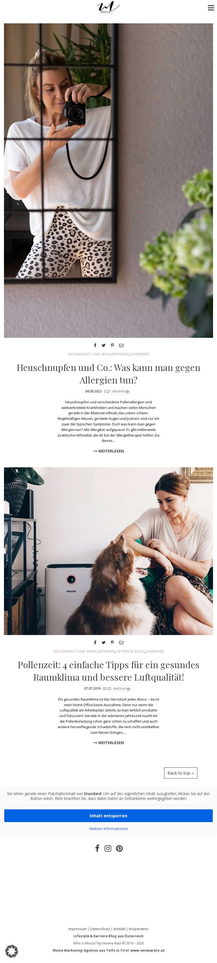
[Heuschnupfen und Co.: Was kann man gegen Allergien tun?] (108, 180)
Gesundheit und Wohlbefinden (99, 354)
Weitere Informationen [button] (108, 828)
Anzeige (118, 391)
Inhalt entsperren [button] (108, 816)
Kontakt (119, 928)
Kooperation (138, 928)
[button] (211, 8)
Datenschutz (100, 928)
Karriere (140, 354)
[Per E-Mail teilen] (121, 345)
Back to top (179, 773)
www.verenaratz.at (147, 950)
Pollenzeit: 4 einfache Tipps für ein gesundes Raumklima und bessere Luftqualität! (109, 670)
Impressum (78, 928)
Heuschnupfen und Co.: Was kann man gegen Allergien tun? (108, 373)
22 (105, 688)
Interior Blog (131, 651)
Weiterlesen (110, 451)
